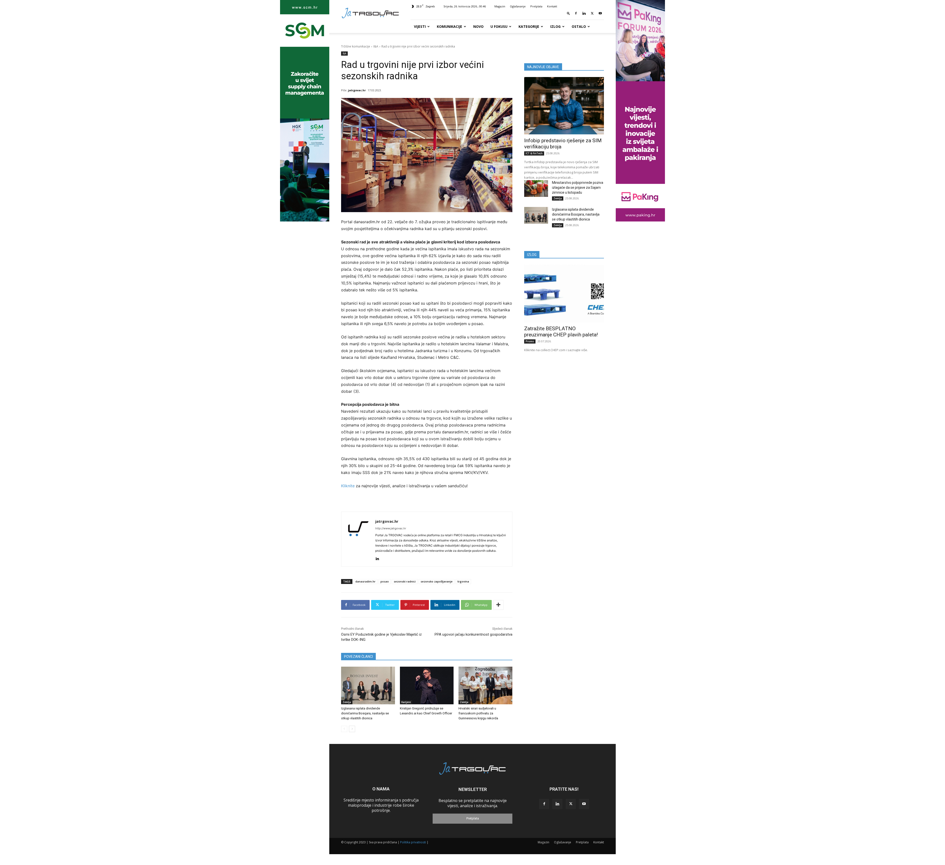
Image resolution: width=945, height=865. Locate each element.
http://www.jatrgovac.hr (390, 528)
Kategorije (529, 26)
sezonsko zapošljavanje (437, 581)
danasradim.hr (365, 581)
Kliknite (348, 485)
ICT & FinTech (534, 153)
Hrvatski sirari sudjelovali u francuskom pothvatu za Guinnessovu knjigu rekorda (478, 713)
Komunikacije (449, 26)
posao (384, 581)
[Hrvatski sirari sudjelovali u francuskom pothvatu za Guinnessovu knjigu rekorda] (485, 685)
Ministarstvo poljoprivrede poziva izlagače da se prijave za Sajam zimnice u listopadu (577, 187)
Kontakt (552, 6)
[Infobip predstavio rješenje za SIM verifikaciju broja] (564, 105)
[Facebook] (576, 13)
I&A (375, 46)
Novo (478, 26)
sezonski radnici (405, 581)
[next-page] (352, 729)
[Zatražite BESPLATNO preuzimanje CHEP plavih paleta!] (564, 293)
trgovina (463, 581)
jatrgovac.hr (357, 90)
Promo (530, 341)
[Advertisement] (564, 395)
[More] (498, 605)
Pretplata (536, 6)
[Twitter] (592, 13)
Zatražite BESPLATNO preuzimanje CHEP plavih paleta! (561, 332)
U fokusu (498, 26)
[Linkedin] (584, 13)
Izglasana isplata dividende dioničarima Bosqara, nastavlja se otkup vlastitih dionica (365, 713)
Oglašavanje (518, 6)
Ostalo (579, 26)
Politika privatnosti (413, 842)
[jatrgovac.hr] (358, 539)
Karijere (406, 702)
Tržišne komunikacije (355, 46)
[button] (568, 13)
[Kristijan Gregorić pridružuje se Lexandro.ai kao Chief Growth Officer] (427, 685)
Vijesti (420, 26)
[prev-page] (344, 729)
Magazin (499, 6)
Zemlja (347, 702)
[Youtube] (600, 13)
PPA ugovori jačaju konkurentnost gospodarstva (473, 634)
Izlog (555, 26)
